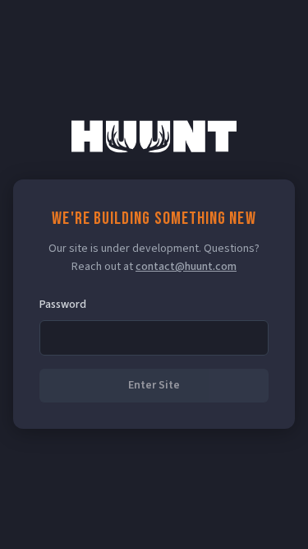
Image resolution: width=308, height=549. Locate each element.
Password (62, 304)
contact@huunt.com (186, 266)
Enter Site (154, 385)
